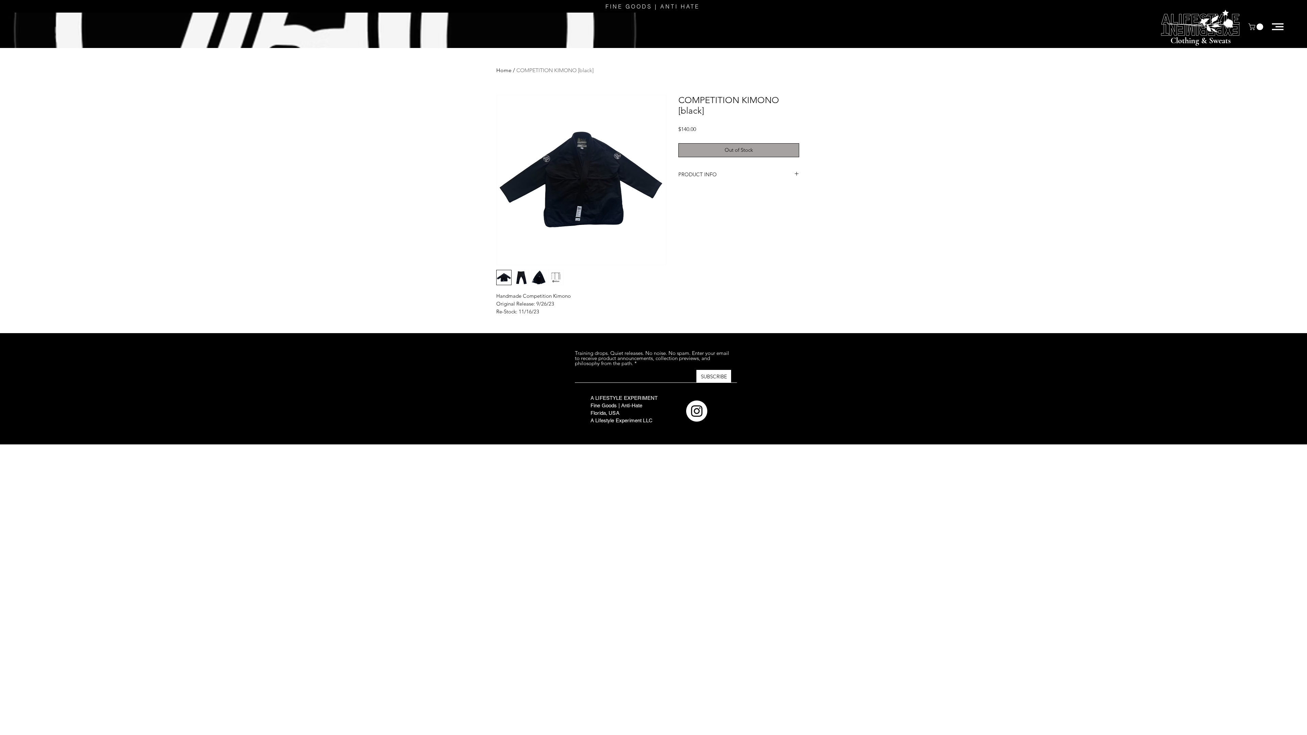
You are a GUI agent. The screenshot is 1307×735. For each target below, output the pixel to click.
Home (504, 70)
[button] (1256, 26)
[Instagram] (696, 411)
